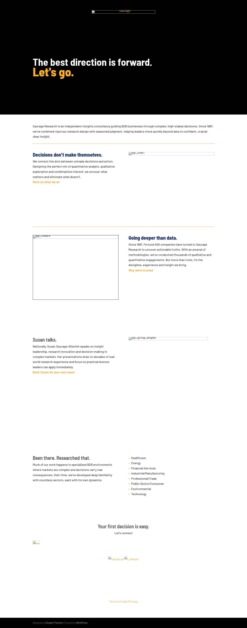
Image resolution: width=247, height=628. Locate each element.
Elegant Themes (54, 622)
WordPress (82, 622)
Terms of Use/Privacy (123, 601)
